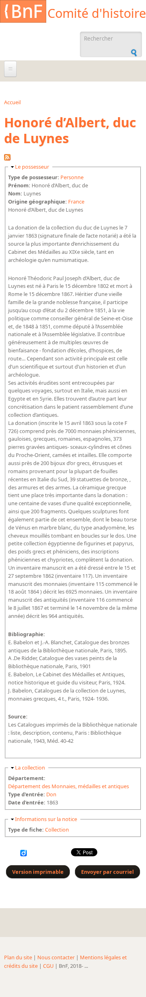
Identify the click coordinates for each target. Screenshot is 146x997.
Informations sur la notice (46, 819)
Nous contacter (56, 957)
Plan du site (18, 957)
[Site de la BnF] (23, 12)
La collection (30, 767)
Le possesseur (32, 166)
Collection (57, 829)
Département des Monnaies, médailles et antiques (68, 786)
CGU (48, 965)
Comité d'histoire (96, 13)
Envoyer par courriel (107, 871)
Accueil (12, 102)
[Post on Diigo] (23, 854)
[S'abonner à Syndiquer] (7, 158)
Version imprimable (38, 871)
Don (51, 794)
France (76, 201)
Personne (72, 177)
